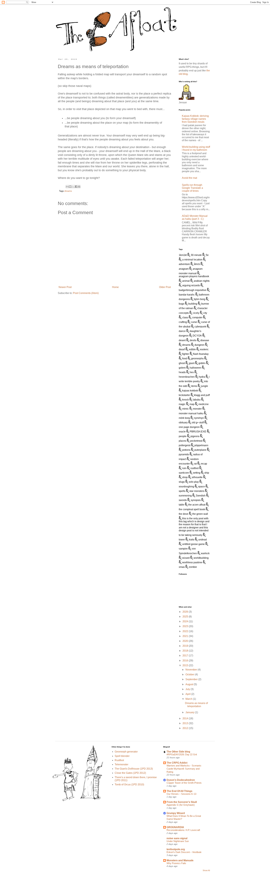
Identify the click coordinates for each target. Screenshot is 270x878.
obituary (183, 422)
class (185, 317)
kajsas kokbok (190, 390)
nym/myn (199, 418)
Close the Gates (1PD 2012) (130, 773)
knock (185, 399)
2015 (185, 665)
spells (182, 491)
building (192, 303)
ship (206, 472)
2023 (185, 626)
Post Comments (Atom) (86, 293)
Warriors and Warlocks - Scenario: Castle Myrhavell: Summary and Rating (184, 768)
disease (204, 340)
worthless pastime (192, 562)
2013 (185, 723)
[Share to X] (73, 186)
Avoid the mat (189, 178)
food (184, 358)
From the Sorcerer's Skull (182, 802)
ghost (182, 363)
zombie (193, 567)
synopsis (196, 500)
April (188, 694)
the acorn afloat (196, 504)
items (194, 386)
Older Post (165, 287)
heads (182, 372)
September (191, 679)
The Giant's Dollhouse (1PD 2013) (134, 768)
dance (182, 331)
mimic (185, 408)
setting (196, 472)
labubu (196, 399)
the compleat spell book (192, 509)
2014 (185, 718)
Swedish (200, 495)
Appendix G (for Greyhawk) (181, 805)
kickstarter (184, 395)
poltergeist (184, 445)
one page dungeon (189, 427)
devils (193, 340)
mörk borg (184, 418)
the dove (183, 514)
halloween (195, 367)
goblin (201, 363)
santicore (184, 472)
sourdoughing (186, 486)
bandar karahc (187, 294)
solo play (194, 481)
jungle (204, 386)
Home (115, 287)
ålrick (197, 264)
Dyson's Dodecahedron (181, 780)
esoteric (204, 349)
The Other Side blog (178, 751)
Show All (206, 870)
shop (185, 477)
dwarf (182, 349)
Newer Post (65, 287)
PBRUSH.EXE (198, 431)
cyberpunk (200, 326)
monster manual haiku (191, 413)
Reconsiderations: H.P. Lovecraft (183, 830)
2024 (185, 621)
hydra (202, 376)
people (182, 436)
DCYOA (197, 335)
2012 (185, 728)
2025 (185, 616)
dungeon (199, 345)
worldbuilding (201, 558)
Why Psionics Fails (176, 863)
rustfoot (194, 468)
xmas (182, 567)
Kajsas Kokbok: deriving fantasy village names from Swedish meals (195, 119)
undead (202, 539)
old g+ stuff (198, 422)
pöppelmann (201, 445)
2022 (185, 631)
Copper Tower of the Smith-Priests (184, 782)
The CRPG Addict (177, 762)
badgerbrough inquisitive (192, 290)
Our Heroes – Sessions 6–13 (181, 794)
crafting (183, 322)
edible (192, 349)
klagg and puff (202, 395)
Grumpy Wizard (176, 813)
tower (182, 539)
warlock (205, 553)
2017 (185, 655)
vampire (183, 548)
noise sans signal (177, 838)
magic (182, 404)
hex (192, 372)
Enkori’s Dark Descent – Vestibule (184, 852)
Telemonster (121, 764)
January (190, 712)
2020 (185, 641)
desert (182, 340)
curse (194, 322)
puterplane (200, 450)
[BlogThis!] (70, 186)
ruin (184, 468)
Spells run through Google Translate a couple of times (192, 188)
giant (191, 363)
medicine (203, 404)
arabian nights (202, 281)
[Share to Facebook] (76, 186)
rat (195, 463)
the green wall (200, 514)
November (191, 669)
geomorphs (197, 358)
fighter (185, 354)
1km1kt (183, 255)
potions (186, 450)
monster (197, 408)
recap (204, 463)
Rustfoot (119, 760)
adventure (184, 264)
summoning (185, 495)
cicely (196, 313)
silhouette (197, 477)
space (201, 486)
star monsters (196, 491)
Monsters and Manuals (180, 860)
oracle (182, 431)
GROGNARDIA (175, 827)
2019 (185, 645)
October (190, 674)
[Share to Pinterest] (79, 186)
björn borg (199, 299)
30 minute (196, 255)
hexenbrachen (187, 376)
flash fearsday (201, 354)
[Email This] (67, 186)
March (189, 699)
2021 (185, 636)
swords (183, 500)
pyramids (184, 454)
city (205, 313)
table (181, 504)
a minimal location (192, 259)
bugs (181, 303)
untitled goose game (193, 544)
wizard (186, 558)
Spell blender (122, 756)
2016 (185, 660)
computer (197, 317)
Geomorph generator (126, 751)
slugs (182, 481)
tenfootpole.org (176, 849)
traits (191, 539)
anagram (184, 268)
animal (186, 281)
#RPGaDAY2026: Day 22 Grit (182, 754)
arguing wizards (191, 285)
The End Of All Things (179, 791)
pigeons (194, 436)
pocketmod (196, 440)
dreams (68, 191)
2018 (185, 650)
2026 (185, 611)
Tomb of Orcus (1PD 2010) (129, 784)
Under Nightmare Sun (178, 841)
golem (182, 367)
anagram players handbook (194, 276)
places (182, 440)
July (188, 689)
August (189, 684)
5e (207, 255)
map (192, 404)
